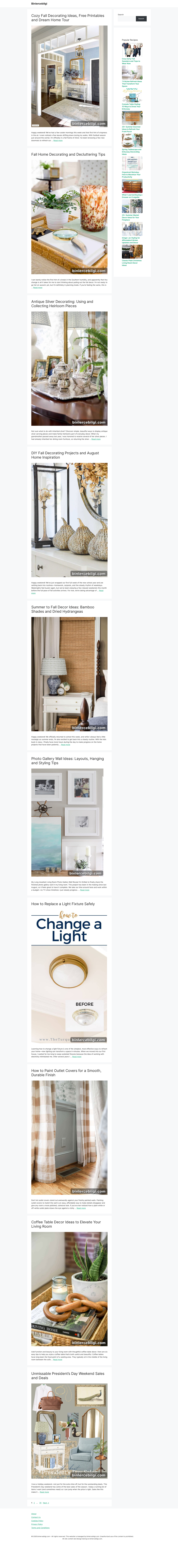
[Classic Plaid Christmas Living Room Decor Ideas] (132, 252)
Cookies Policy (37, 1521)
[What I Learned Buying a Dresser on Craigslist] (132, 186)
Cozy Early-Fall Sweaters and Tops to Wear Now (131, 61)
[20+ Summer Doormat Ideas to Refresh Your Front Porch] (132, 118)
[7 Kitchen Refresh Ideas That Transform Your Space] (132, 72)
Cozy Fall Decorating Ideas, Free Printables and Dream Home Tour (67, 17)
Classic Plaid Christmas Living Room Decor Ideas (132, 263)
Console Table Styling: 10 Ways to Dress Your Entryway (131, 106)
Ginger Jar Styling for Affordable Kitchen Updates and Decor (131, 240)
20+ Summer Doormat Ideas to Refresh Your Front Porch (131, 129)
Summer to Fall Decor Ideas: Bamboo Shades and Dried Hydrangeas (62, 609)
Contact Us (36, 1517)
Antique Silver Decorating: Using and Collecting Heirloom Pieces (62, 303)
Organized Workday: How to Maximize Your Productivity (131, 174)
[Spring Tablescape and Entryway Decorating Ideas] (132, 141)
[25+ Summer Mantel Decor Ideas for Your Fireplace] (132, 206)
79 (40, 1503)
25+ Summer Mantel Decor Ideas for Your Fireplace (130, 217)
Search (121, 15)
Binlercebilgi (39, 3)
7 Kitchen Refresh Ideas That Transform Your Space (132, 83)
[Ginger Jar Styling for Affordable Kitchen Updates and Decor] (132, 229)
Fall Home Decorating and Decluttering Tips (68, 154)
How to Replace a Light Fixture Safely (63, 904)
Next (46, 1503)
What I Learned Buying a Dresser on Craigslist (132, 196)
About (33, 1514)
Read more (58, 140)
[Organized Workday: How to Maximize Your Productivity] (132, 163)
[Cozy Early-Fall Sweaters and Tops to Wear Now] (132, 50)
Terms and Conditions (40, 1528)
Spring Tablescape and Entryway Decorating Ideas (131, 151)
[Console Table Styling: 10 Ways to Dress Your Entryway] (132, 95)
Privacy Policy (37, 1524)
